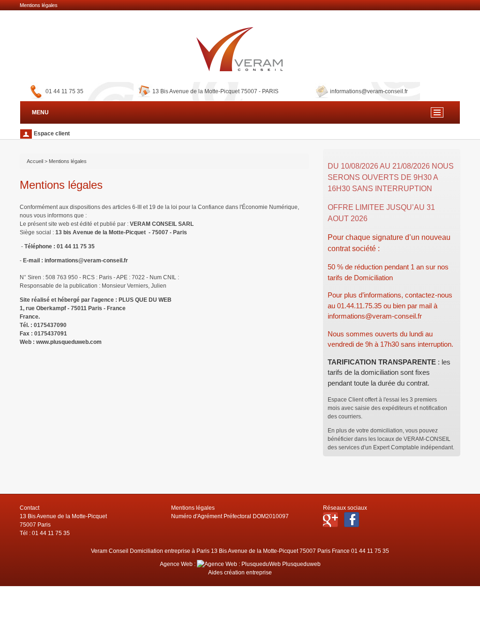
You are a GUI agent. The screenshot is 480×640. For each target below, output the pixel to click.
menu (437, 112)
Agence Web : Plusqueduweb (240, 564)
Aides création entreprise (240, 572)
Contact (29, 508)
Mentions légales (193, 508)
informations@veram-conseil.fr (369, 91)
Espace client (51, 133)
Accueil (35, 161)
